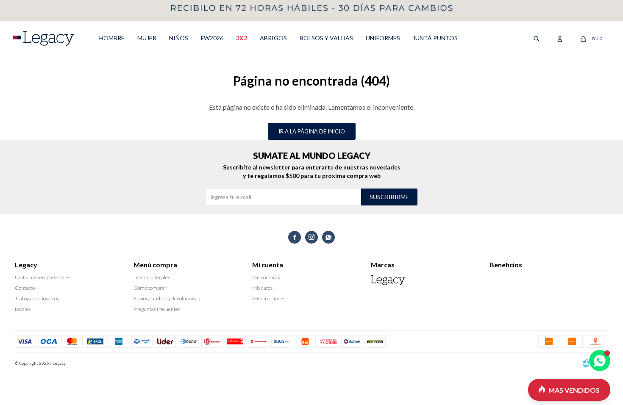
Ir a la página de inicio (311, 131)
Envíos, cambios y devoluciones (167, 298)
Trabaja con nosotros (37, 298)
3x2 (241, 38)
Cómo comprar (150, 288)
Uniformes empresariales (42, 277)
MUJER (146, 38)
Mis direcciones (268, 298)
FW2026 (212, 38)
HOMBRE (112, 38)
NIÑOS (178, 38)
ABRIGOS (273, 38)
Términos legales (152, 277)
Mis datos (262, 288)
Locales (23, 309)
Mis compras (266, 277)
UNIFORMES (383, 38)
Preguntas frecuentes (157, 309)
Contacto (25, 288)
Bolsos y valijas (326, 38)
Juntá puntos (435, 38)
